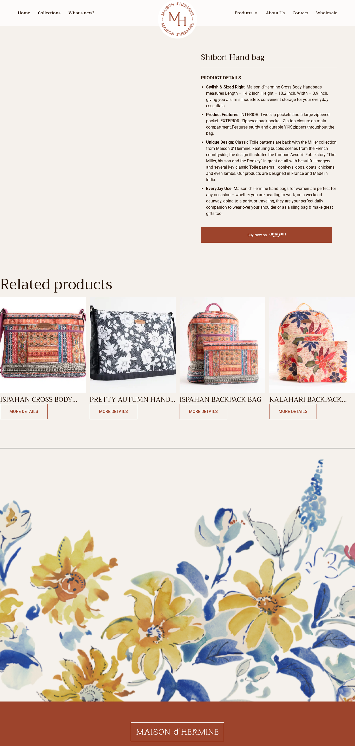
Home (24, 13)
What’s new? (81, 13)
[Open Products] (256, 13)
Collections (49, 13)
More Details (23, 411)
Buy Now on (257, 235)
